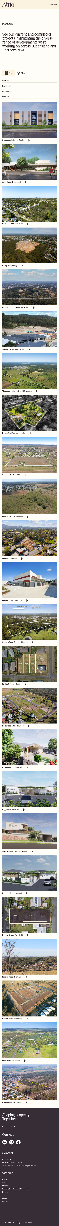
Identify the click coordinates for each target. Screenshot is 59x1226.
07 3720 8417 (7, 1159)
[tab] (8, 73)
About (4, 1183)
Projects (5, 1186)
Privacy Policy (27, 1223)
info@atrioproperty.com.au (12, 1163)
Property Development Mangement (16, 1189)
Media (4, 1199)
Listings (5, 1192)
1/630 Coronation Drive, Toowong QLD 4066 (19, 1166)
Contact (5, 1202)
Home (4, 1180)
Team (4, 1195)
